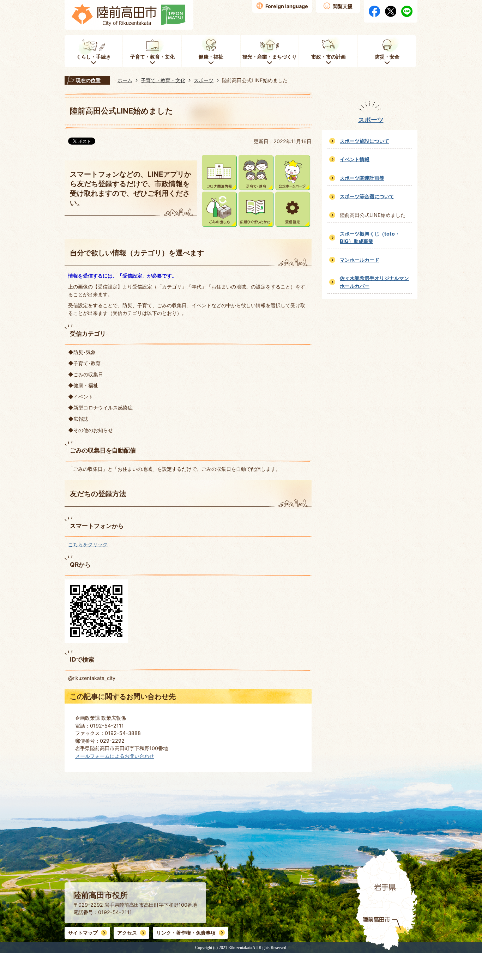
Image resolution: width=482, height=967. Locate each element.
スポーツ (203, 80)
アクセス (127, 933)
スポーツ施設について (364, 141)
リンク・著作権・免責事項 (186, 933)
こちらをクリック (88, 544)
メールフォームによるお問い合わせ (114, 756)
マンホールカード (359, 260)
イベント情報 (354, 159)
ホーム (125, 80)
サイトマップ (83, 933)
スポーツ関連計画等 (362, 178)
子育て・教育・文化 (163, 80)
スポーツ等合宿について (367, 196)
